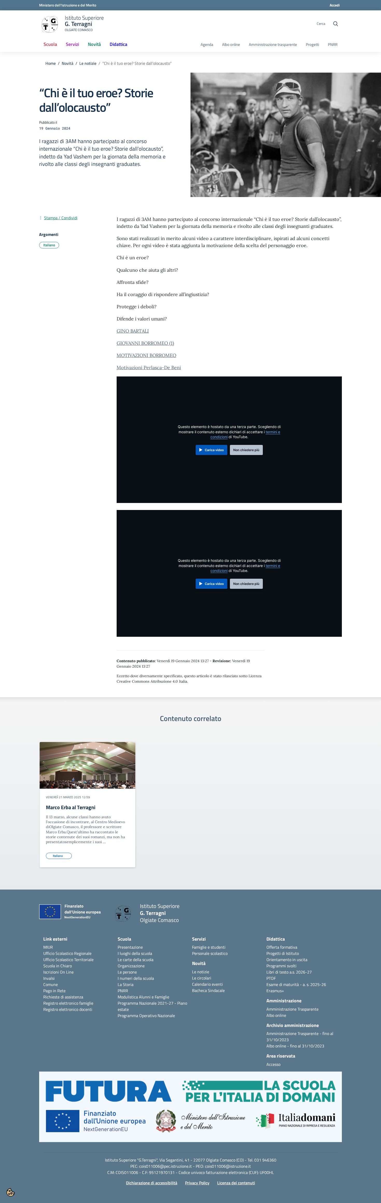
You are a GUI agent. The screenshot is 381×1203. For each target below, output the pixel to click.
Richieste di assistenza (63, 997)
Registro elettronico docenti (67, 1009)
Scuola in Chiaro (57, 966)
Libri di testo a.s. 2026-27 (289, 972)
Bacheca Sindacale (208, 990)
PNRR (332, 44)
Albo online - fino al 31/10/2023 (295, 1046)
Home (50, 63)
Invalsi (49, 978)
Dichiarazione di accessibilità (151, 1183)
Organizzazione (131, 966)
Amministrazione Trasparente (292, 1009)
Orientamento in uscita (286, 959)
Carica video (214, 450)
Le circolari (201, 978)
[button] (190, 1109)
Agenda (207, 44)
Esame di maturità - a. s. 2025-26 (296, 984)
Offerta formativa (281, 947)
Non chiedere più (246, 450)
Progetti (312, 44)
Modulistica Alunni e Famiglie (143, 997)
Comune (50, 984)
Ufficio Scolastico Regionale (67, 953)
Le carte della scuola (135, 959)
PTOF (271, 978)
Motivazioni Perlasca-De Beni (149, 367)
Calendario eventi (207, 984)
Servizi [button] (72, 44)
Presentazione (130, 947)
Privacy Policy (197, 1183)
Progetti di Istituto (282, 953)
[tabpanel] (87, 807)
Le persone (127, 972)
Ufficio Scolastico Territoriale (68, 959)
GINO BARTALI (133, 331)
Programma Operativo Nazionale (146, 1015)
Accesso (273, 1064)
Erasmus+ (275, 991)
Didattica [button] (118, 44)
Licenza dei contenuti (236, 1183)
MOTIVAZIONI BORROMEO (146, 355)
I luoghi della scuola (135, 953)
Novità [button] (96, 46)
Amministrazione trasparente (273, 44)
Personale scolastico (210, 953)
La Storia (125, 984)
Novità (67, 63)
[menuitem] (50, 44)
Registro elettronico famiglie (68, 1003)
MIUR (48, 947)
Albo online (231, 44)
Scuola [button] (50, 44)
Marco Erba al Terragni (70, 807)
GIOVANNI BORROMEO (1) (145, 343)
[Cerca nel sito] (335, 24)
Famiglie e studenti (208, 947)
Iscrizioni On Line (58, 972)
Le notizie (87, 63)
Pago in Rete (54, 991)
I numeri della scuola (136, 978)
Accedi (335, 5)
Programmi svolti (281, 966)
